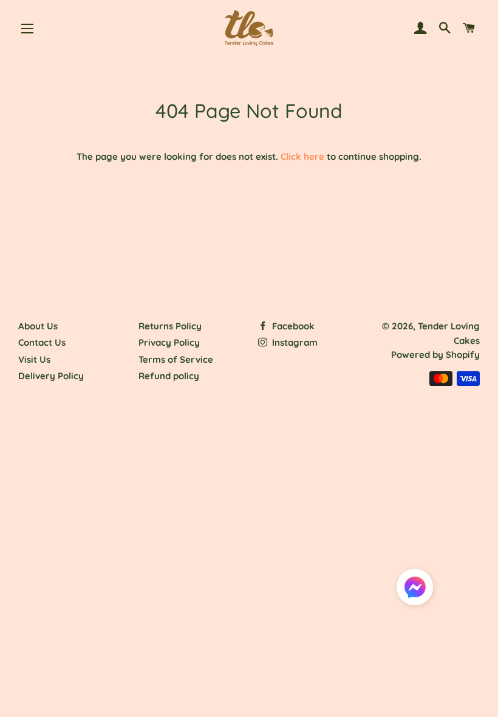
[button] (415, 589)
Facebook (292, 326)
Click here (302, 156)
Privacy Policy (169, 342)
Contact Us (42, 342)
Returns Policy (170, 326)
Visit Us (34, 359)
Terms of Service (175, 359)
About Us (38, 326)
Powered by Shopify (435, 354)
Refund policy (168, 376)
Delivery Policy (51, 376)
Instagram (294, 342)
